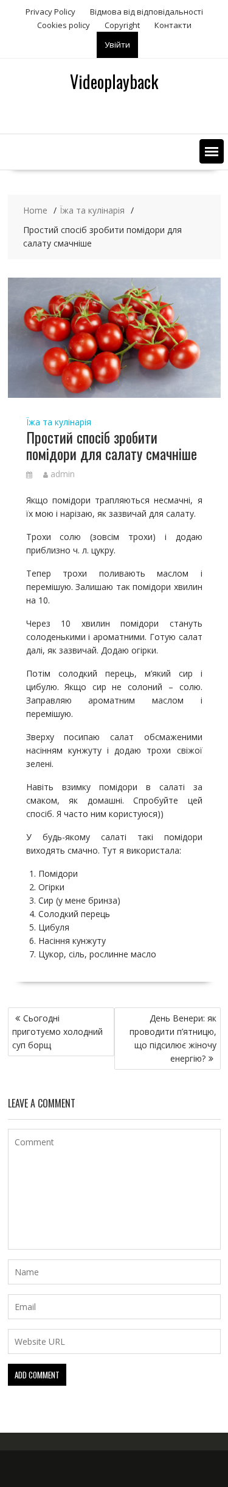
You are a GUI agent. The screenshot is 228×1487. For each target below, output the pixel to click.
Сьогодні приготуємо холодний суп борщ (57, 1031)
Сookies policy (63, 25)
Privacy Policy (50, 11)
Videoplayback (114, 81)
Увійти (117, 44)
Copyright (122, 25)
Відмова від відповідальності (146, 11)
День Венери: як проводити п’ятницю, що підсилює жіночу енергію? (173, 1038)
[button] (211, 151)
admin (62, 474)
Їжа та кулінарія (58, 422)
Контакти (173, 25)
